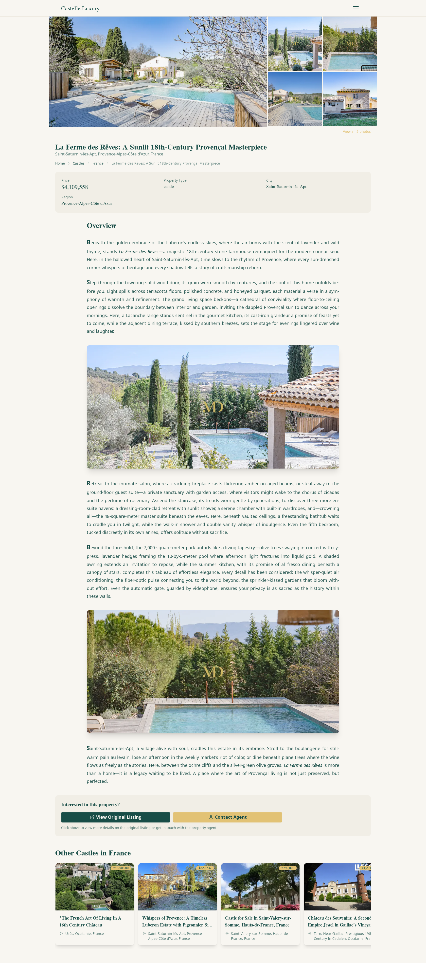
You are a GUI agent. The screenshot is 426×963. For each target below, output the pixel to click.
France (98, 163)
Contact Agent (231, 817)
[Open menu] (356, 8)
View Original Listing (119, 817)
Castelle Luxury (80, 8)
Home (60, 163)
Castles (79, 163)
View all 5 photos (357, 131)
